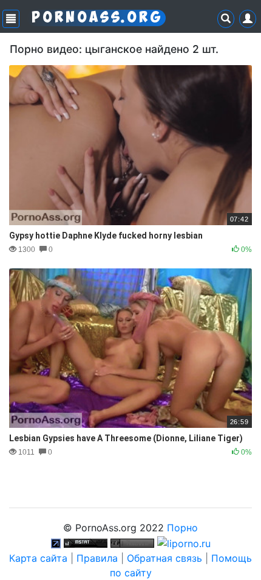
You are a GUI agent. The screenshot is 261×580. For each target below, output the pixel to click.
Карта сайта (38, 558)
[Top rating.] (85, 542)
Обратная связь (164, 558)
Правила (97, 558)
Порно (182, 528)
